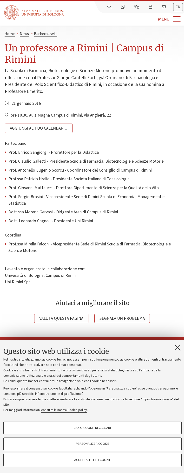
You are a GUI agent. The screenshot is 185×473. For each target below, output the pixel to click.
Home (10, 33)
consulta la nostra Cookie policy (64, 410)
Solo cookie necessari (92, 427)
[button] (124, 19)
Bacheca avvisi (45, 33)
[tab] (178, 7)
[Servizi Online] (137, 7)
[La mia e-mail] (164, 7)
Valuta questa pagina (61, 318)
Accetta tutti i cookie (92, 460)
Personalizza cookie (92, 443)
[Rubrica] (123, 7)
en (178, 7)
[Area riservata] (151, 7)
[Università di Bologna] (34, 12)
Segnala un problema (122, 318)
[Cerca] (110, 7)
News (24, 33)
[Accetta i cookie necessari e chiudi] (177, 347)
